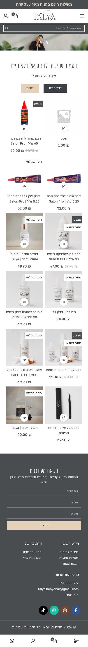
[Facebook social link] (75, 610)
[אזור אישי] (5, 15)
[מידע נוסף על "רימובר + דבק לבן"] (64, 302)
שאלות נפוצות (69, 558)
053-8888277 (68, 583)
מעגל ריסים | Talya (24, 428)
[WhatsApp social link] (54, 610)
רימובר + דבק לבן (63, 312)
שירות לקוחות (69, 552)
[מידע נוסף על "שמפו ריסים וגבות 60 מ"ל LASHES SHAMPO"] (24, 360)
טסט (63, 138)
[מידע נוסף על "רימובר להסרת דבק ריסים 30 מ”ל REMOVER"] (24, 302)
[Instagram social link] (64, 610)
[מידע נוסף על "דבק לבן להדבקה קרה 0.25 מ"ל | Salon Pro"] (24, 186)
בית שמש (72, 595)
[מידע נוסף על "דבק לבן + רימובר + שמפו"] (64, 360)
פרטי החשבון (32, 552)
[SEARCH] (7, 28)
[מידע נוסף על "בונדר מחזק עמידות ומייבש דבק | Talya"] (24, 244)
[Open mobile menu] (82, 15)
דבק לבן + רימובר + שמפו (63, 370)
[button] (64, 128)
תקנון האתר (70, 564)
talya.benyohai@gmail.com (58, 589)
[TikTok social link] (43, 610)
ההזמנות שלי (32, 558)
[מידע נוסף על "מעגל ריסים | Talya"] (24, 418)
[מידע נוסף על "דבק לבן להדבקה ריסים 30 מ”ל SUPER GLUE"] (64, 244)
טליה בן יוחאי (52, 627)
